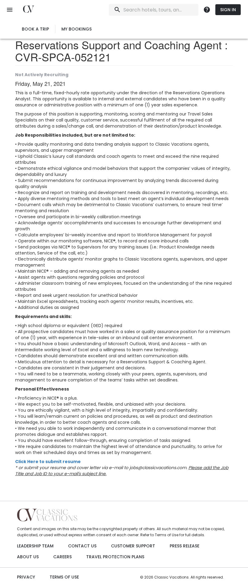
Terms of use (64, 577)
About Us (28, 557)
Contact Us (82, 546)
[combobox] (152, 10)
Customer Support (133, 546)
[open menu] (10, 10)
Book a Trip (35, 29)
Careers (62, 557)
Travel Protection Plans (115, 557)
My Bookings (76, 29)
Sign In (228, 10)
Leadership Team (35, 546)
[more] (207, 10)
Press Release (184, 546)
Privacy (26, 577)
